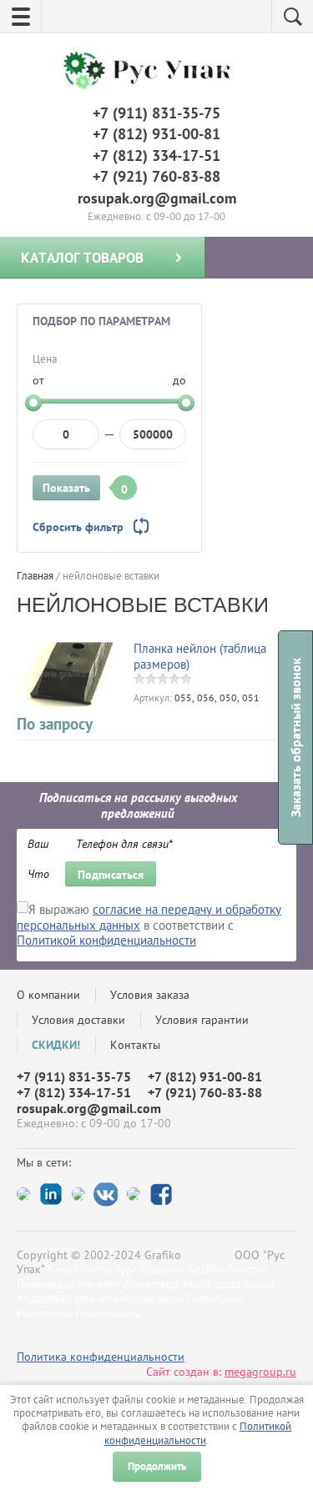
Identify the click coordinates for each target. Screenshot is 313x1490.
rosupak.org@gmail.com (157, 198)
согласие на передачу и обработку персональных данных (149, 917)
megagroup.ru (260, 1371)
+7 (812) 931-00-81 (156, 133)
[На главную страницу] (153, 71)
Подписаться (111, 874)
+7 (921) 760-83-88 (156, 176)
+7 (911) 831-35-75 (156, 113)
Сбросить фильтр (78, 526)
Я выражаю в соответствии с (149, 925)
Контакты (135, 1044)
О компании (48, 994)
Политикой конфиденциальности (197, 1433)
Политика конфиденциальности (100, 1356)
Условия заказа (149, 994)
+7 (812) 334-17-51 (156, 155)
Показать (66, 487)
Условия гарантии (202, 1019)
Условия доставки (78, 1019)
